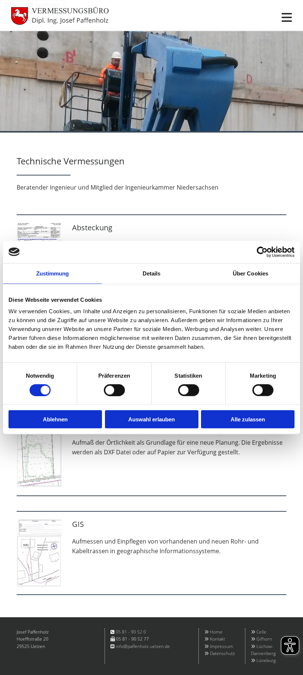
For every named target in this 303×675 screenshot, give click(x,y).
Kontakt (214, 639)
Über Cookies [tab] (250, 273)
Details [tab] (152, 273)
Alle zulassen (248, 419)
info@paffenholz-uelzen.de (143, 646)
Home (213, 632)
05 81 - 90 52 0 (131, 632)
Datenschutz (219, 653)
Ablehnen (55, 419)
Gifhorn (261, 639)
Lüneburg (263, 660)
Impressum (218, 646)
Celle (258, 632)
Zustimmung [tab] (52, 273)
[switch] (114, 390)
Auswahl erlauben (151, 419)
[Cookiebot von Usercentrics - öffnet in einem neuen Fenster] (262, 251)
